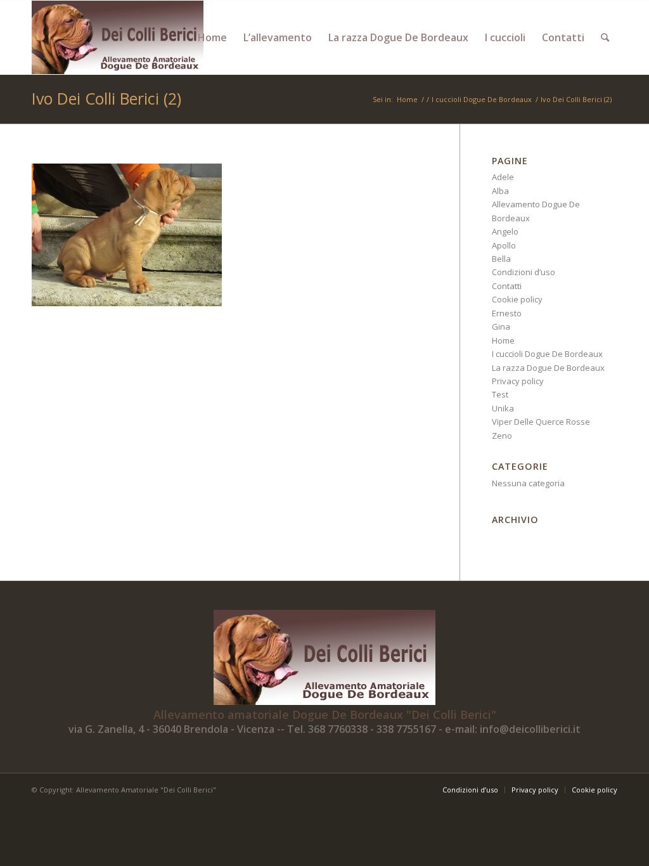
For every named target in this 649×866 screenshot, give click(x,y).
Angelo (505, 231)
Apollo (504, 245)
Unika (503, 408)
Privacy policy (518, 381)
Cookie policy (517, 299)
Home (503, 340)
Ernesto (507, 313)
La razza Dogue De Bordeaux (548, 367)
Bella (501, 258)
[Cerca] (605, 37)
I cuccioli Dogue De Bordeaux (547, 353)
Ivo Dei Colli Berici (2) (106, 98)
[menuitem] (212, 37)
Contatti (507, 286)
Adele (503, 177)
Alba (500, 191)
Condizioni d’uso (523, 272)
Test (500, 394)
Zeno (502, 435)
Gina (501, 326)
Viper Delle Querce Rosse (541, 421)
